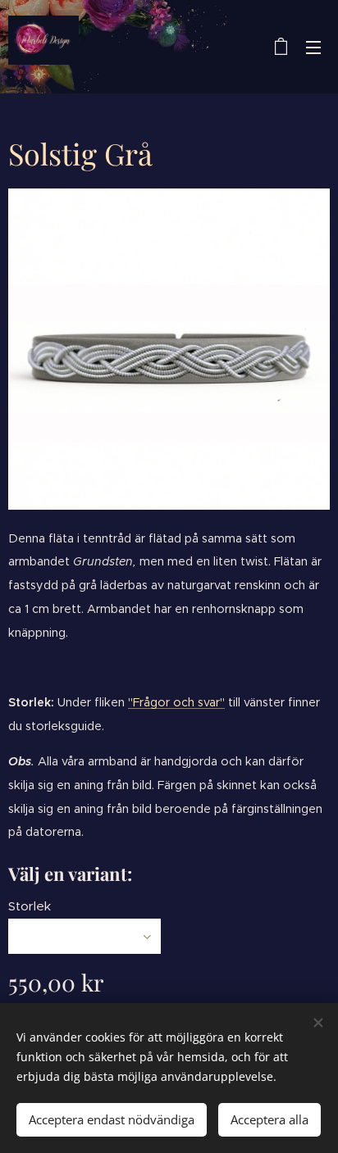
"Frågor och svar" (176, 702)
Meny (313, 46)
